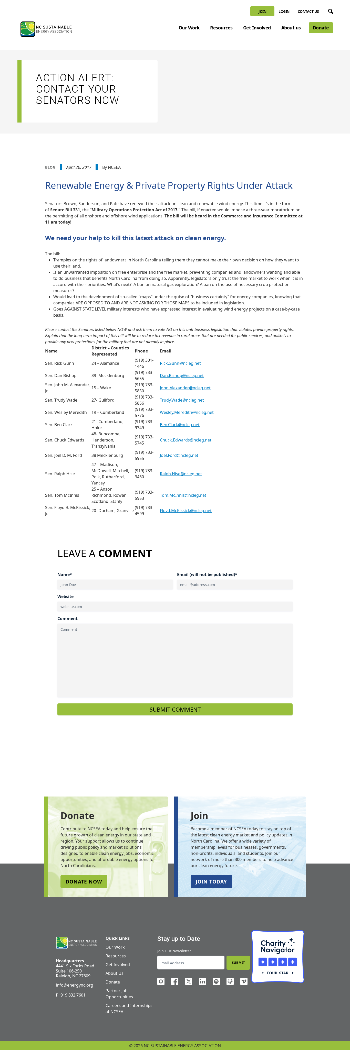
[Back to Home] (46, 29)
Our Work (189, 28)
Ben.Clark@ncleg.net (180, 424)
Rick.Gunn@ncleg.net (180, 363)
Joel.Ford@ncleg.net (179, 455)
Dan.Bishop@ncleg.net (182, 375)
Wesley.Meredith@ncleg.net (187, 412)
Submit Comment (175, 709)
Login (284, 11)
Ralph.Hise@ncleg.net (181, 474)
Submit (238, 962)
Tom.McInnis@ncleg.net (183, 495)
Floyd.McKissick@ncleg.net (186, 510)
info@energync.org (74, 985)
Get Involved (257, 28)
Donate (321, 28)
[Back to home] (76, 943)
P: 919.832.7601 (71, 995)
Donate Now (84, 881)
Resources (221, 28)
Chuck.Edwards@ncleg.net (185, 440)
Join (262, 11)
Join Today (211, 881)
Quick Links (118, 938)
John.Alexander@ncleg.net (185, 388)
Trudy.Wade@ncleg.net (182, 400)
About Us (114, 973)
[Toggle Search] (329, 10)
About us (291, 28)
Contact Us (308, 11)
